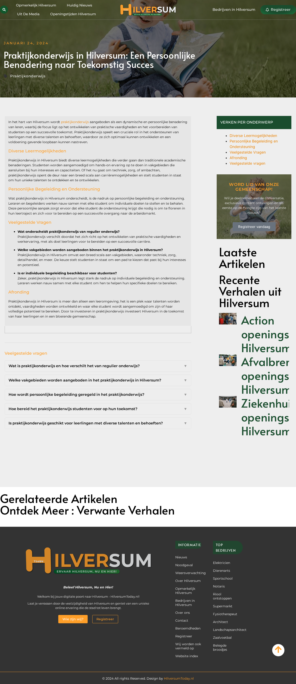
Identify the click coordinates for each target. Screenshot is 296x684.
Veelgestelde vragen (247, 163)
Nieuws (181, 557)
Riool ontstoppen (222, 596)
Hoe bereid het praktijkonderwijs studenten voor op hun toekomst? (98, 409)
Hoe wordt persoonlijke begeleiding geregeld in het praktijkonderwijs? (98, 394)
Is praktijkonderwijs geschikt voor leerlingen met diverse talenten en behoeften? (98, 423)
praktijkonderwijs (75, 122)
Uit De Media (28, 14)
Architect (220, 622)
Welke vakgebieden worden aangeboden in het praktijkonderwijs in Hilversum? (98, 380)
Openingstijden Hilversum (73, 14)
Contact (181, 620)
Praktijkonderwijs (28, 76)
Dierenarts (221, 571)
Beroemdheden (187, 628)
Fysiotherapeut (225, 614)
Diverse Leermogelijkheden (253, 135)
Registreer (183, 636)
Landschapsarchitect (226, 630)
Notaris (219, 586)
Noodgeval (184, 565)
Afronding (238, 157)
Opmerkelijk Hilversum (36, 5)
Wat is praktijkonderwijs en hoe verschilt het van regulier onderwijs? (98, 366)
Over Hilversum (188, 581)
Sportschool (223, 578)
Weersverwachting (188, 573)
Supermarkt (222, 606)
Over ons (182, 613)
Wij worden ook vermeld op (188, 646)
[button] (4, 10)
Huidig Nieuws (79, 5)
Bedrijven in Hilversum (185, 603)
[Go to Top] (278, 649)
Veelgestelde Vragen (248, 152)
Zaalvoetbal (222, 638)
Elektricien (221, 563)
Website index (186, 656)
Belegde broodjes (220, 647)
